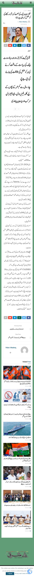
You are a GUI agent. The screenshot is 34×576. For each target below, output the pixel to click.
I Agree (10, 574)
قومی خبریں (25, 10)
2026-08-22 (27, 507)
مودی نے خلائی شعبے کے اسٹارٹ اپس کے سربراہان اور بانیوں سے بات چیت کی (17, 505)
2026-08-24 (27, 386)
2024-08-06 (24, 24)
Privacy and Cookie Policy (22, 573)
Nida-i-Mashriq (23, 22)
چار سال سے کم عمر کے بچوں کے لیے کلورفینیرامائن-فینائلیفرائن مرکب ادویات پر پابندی (18, 94)
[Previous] (18, 109)
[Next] (15, 109)
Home (29, 10)
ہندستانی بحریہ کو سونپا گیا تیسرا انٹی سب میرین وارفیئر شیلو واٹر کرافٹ (20, 438)
